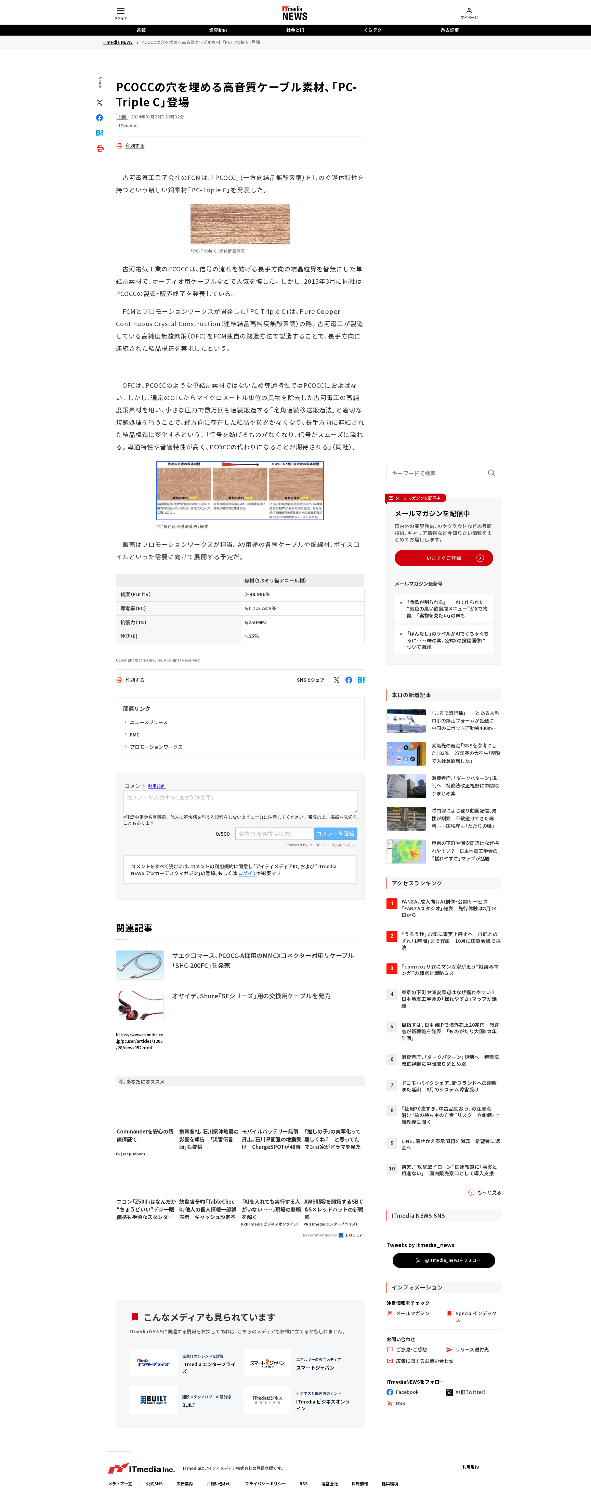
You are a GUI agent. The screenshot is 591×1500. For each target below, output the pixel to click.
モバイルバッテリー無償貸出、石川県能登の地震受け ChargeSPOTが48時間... (271, 1139)
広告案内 (184, 1483)
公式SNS (154, 1483)
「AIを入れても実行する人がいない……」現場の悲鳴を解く (271, 1209)
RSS (304, 1483)
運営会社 (329, 1483)
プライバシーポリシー (265, 1483)
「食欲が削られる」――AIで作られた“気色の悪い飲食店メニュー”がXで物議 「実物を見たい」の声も (447, 609)
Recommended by (320, 1235)
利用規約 (470, 1467)
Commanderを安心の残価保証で (145, 1135)
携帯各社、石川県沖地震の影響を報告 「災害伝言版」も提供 (209, 1139)
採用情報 (360, 1483)
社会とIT (295, 30)
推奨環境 (390, 1483)
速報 (141, 30)
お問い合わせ (219, 1483)
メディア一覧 (120, 1483)
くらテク (373, 30)
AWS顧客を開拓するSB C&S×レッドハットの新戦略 (333, 1209)
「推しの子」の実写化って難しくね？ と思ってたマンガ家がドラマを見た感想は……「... (332, 1139)
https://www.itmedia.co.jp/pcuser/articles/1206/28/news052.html (139, 1040)
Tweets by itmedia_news (420, 1245)
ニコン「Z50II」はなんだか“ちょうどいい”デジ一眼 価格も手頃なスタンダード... (146, 1209)
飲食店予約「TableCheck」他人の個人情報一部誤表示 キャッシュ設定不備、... (207, 1209)
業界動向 (218, 30)
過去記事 (450, 30)
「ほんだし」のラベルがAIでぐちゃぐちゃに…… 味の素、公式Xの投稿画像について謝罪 (448, 640)
